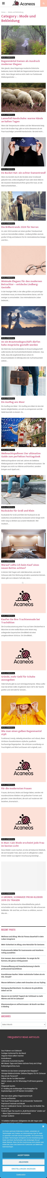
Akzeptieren (23, 1155)
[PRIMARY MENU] (3, 3)
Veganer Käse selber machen (12, 1056)
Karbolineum (6, 1058)
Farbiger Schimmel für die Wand (13, 1053)
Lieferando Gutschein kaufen (12, 1061)
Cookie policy (20, 1174)
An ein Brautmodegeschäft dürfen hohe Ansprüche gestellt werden (20, 343)
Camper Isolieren (7, 1116)
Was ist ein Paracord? (9, 1076)
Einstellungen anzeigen (23, 1169)
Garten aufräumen (8, 1098)
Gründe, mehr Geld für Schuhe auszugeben (18, 678)
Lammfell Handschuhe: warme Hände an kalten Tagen (22, 120)
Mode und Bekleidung (8, 57)
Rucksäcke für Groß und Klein (17, 511)
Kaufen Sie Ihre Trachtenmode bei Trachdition (20, 621)
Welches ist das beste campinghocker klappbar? (19, 1071)
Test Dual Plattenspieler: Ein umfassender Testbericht (21, 1101)
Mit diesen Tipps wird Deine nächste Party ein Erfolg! (21, 1063)
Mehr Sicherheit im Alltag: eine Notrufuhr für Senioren (22, 945)
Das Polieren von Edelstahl (11, 1051)
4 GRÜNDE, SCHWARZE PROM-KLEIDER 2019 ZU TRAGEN (22, 898)
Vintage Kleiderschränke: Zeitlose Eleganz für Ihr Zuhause (23, 1073)
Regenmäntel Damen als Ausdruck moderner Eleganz (20, 62)
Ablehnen (23, 1162)
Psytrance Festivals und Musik (13, 1104)
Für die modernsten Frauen (16, 788)
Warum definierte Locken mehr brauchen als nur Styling (23, 982)
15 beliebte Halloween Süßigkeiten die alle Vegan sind (21, 1121)
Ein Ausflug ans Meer (13, 402)
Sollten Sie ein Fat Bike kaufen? (13, 1078)
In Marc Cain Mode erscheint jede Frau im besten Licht (22, 844)
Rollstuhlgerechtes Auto (10, 1066)
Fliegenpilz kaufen (8, 1086)
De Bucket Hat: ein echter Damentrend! (23, 173)
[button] (43, 1126)
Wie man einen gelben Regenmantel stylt (21, 732)
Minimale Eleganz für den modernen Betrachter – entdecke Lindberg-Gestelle (21, 284)
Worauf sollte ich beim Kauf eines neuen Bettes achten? (20, 566)
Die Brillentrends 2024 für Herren (19, 227)
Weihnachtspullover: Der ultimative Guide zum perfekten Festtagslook (21, 455)
